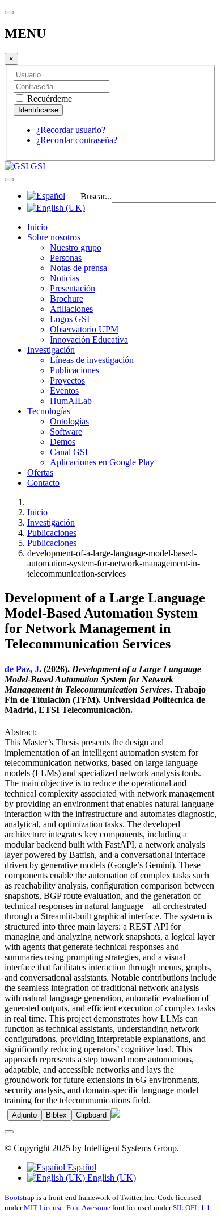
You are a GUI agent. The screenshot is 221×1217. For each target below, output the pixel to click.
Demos (62, 442)
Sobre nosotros (53, 237)
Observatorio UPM (84, 329)
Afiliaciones (71, 309)
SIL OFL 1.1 (191, 1207)
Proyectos (67, 380)
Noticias (64, 278)
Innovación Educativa (89, 339)
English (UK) (110, 1177)
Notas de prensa (78, 268)
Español (80, 1167)
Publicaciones (74, 370)
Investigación (51, 350)
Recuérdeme (48, 98)
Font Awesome (88, 1207)
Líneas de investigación (92, 360)
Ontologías (69, 421)
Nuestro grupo (75, 247)
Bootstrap (20, 1197)
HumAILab (71, 401)
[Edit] (115, 1114)
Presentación (72, 288)
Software (66, 431)
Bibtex (56, 1115)
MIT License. (44, 1207)
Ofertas (40, 472)
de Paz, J (22, 669)
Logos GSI (70, 319)
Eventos (64, 390)
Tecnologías (48, 411)
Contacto (43, 482)
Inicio (37, 227)
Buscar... (96, 196)
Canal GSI (69, 452)
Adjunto (24, 1115)
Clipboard (91, 1115)
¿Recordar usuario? (70, 130)
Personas (66, 257)
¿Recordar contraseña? (76, 140)
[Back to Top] (9, 1131)
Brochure (66, 298)
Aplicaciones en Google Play (102, 462)
